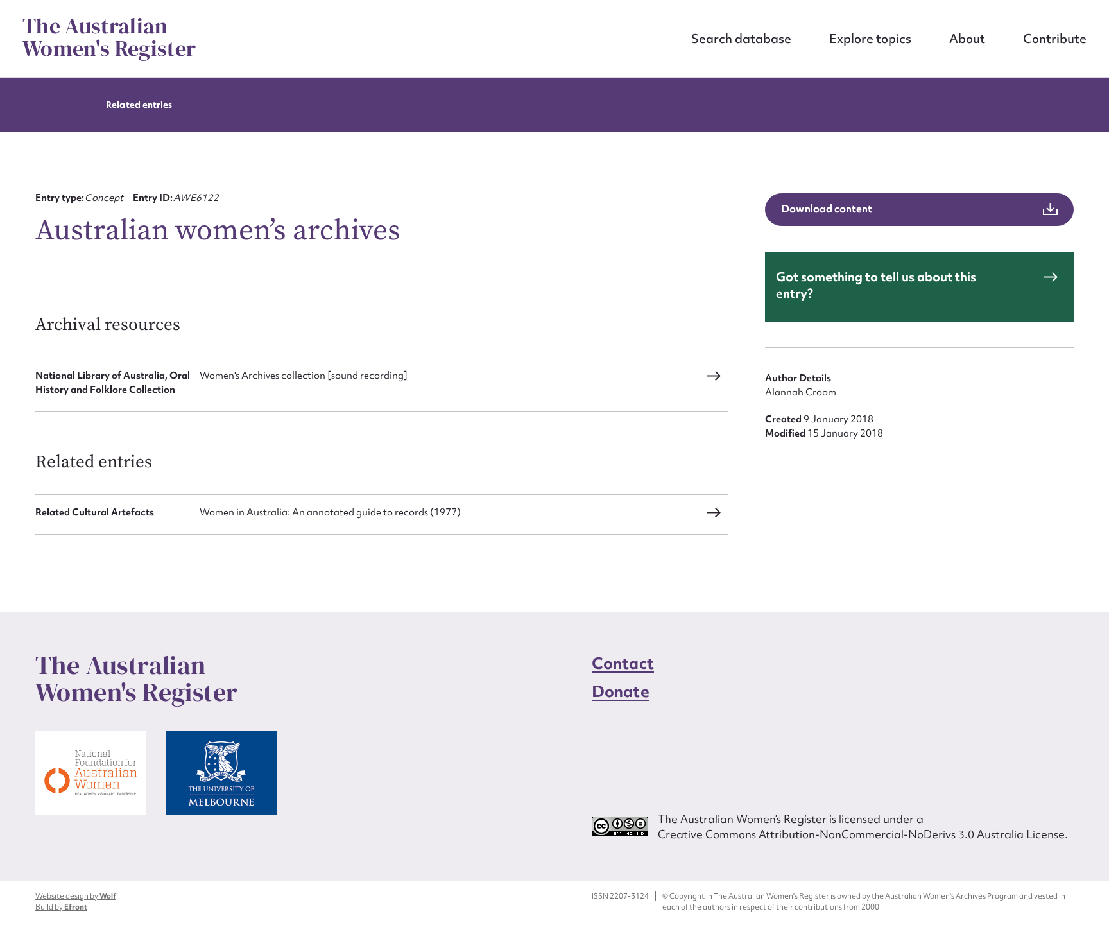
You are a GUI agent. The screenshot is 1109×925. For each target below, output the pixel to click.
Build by (61, 907)
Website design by (75, 896)
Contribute (1055, 38)
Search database (741, 38)
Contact (623, 663)
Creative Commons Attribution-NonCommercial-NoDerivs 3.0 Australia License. (863, 834)
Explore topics (870, 38)
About (967, 38)
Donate (620, 691)
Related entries (139, 104)
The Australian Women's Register (109, 37)
